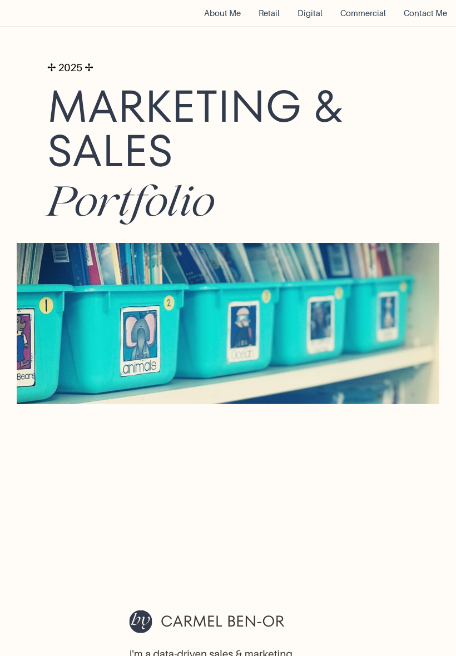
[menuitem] (222, 13)
